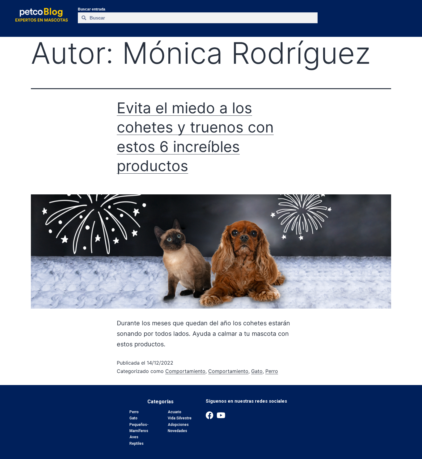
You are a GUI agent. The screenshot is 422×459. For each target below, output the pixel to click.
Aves (133, 437)
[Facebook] (209, 415)
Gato (257, 371)
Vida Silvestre (180, 418)
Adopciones (178, 424)
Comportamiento (185, 371)
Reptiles (136, 443)
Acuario (174, 412)
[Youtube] (221, 415)
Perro (271, 371)
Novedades (177, 431)
